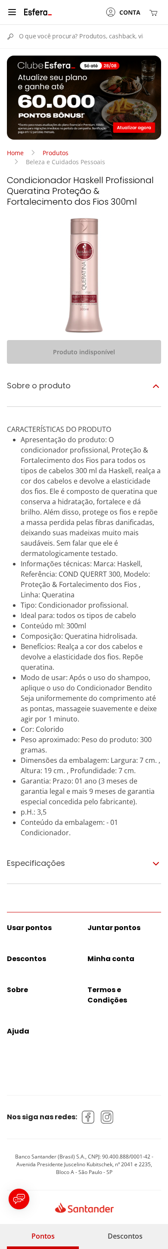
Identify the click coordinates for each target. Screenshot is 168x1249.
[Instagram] (107, 1117)
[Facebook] (88, 1117)
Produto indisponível (84, 352)
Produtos (55, 153)
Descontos (125, 1236)
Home (15, 153)
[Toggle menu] (12, 12)
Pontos (43, 1236)
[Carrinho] (155, 12)
